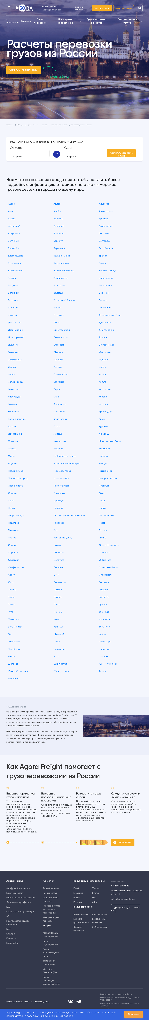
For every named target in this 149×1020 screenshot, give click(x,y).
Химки (57, 642)
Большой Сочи (62, 256)
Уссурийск (104, 619)
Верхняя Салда (107, 271)
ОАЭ (94, 897)
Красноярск (60, 419)
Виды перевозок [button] (40, 21)
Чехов (11, 656)
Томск (11, 604)
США (94, 902)
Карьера (26, 21)
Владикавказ (106, 278)
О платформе (12, 21)
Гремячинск (105, 308)
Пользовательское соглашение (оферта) (116, 994)
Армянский (14, 226)
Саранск (13, 553)
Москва (12, 449)
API (7, 916)
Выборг (103, 300)
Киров (57, 389)
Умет (56, 619)
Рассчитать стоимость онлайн (24, 70)
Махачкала (60, 441)
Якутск (103, 671)
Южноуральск (61, 671)
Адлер (57, 204)
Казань (102, 374)
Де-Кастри (14, 323)
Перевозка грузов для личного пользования (51, 909)
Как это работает (14, 893)
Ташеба (103, 590)
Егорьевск (59, 345)
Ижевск (12, 367)
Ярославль (14, 679)
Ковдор (103, 397)
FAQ (8, 907)
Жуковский (105, 352)
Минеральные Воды (110, 441)
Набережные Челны (65, 456)
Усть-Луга (104, 627)
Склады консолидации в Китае (51, 952)
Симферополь (16, 567)
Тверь (11, 597)
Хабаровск (14, 642)
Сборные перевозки (78, 929)
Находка (103, 463)
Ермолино (13, 352)
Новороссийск (62, 478)
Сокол (11, 575)
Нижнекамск (105, 471)
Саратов (58, 553)
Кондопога (59, 404)
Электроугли (61, 664)
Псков (102, 523)
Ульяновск (13, 619)
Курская (103, 426)
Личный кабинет (51, 888)
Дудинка (13, 345)
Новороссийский (108, 478)
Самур (57, 545)
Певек (102, 501)
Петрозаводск (16, 515)
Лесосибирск (15, 434)
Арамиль (58, 219)
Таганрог (104, 582)
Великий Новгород (64, 271)
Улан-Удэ (104, 612)
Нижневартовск (62, 471)
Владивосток (61, 278)
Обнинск (13, 493)
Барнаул (58, 241)
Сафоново (104, 553)
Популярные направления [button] (65, 21)
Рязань (102, 538)
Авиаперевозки (80, 914)
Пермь (102, 508)
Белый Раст (14, 248)
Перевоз (58, 508)
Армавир (104, 219)
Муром (11, 456)
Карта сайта (12, 943)
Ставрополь (105, 575)
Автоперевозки (99, 914)
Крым (102, 419)
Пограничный (106, 515)
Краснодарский (17, 419)
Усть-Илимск (15, 627)
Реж (56, 530)
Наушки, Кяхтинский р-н (67, 463)
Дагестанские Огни (110, 315)
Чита (56, 656)
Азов (10, 211)
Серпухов (59, 560)
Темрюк (58, 597)
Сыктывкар (60, 582)
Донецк (103, 337)
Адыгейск (104, 204)
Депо (57, 323)
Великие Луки (15, 271)
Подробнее (66, 1016)
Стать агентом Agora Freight (20, 911)
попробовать (124, 842)
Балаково (59, 233)
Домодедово (61, 337)
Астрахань (14, 233)
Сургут (12, 582)
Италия (95, 893)
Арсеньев (59, 226)
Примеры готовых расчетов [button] (97, 21)
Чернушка (104, 649)
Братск (103, 256)
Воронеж (104, 293)
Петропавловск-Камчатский (69, 515)
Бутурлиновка (61, 263)
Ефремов (58, 352)
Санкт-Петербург (109, 545)
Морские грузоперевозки (81, 921)
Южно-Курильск (108, 664)
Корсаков (13, 412)
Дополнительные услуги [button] (127, 21)
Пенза (11, 508)
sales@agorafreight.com (51, 10)
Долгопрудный (16, 337)
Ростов (12, 538)
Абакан (12, 204)
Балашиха (104, 233)
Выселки (13, 308)
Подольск (13, 523)
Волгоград (59, 285)
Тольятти (104, 597)
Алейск (58, 211)
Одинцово (59, 493)
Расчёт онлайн (50, 893)
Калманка (59, 382)
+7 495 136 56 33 (49, 6)
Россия (103, 530)
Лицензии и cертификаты (18, 902)
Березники (59, 248)
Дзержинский (15, 330)
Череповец (60, 649)
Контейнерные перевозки (99, 921)
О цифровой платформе (18, 888)
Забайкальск (15, 360)
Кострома (59, 412)
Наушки (12, 463)
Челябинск (14, 649)
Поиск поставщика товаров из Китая (51, 980)
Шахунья (103, 656)
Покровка (59, 523)
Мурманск (104, 449)
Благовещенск (16, 256)
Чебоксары (105, 642)
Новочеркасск (61, 486)
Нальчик (103, 456)
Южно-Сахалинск (18, 671)
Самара (12, 545)
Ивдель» (103, 360)
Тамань (12, 590)
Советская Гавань (108, 567)
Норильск (104, 486)
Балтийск (13, 241)
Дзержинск (105, 323)
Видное (12, 278)
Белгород (104, 241)
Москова (58, 449)
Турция (96, 888)
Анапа (11, 219)
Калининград (15, 382)
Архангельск (106, 226)
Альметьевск (106, 211)
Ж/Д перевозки (99, 927)
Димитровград (62, 330)
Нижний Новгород (18, 478)
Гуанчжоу (59, 315)
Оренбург (59, 501)
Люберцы (104, 434)
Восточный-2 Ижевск (65, 300)
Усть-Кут (58, 627)
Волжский (13, 293)
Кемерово (13, 389)
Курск (57, 426)
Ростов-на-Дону (63, 538)
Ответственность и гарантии (20, 897)
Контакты (11, 938)
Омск (102, 493)
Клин (56, 397)
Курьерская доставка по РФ (125, 909)
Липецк (58, 434)
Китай (76, 888)
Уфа (10, 634)
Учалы (102, 634)
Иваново (58, 360)
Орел (11, 501)
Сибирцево (105, 560)
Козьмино (13, 404)
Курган (12, 426)
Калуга (102, 382)
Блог (8, 929)
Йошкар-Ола (61, 374)
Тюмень (58, 612)
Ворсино (13, 300)
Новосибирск (15, 486)
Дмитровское (106, 330)
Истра (102, 367)
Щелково (13, 664)
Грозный (12, 315)
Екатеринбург (106, 345)
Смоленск (59, 567)
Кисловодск (14, 397)
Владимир (13, 285)
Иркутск (58, 367)
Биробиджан (106, 248)
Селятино (13, 560)
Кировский (105, 389)
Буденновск (14, 263)
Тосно (57, 604)
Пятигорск (14, 530)
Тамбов (58, 590)
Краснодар (105, 412)
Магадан (13, 441)
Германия (78, 893)
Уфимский (59, 634)
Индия (76, 897)
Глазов (57, 308)
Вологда (58, 293)
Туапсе (103, 604)
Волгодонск (105, 285)
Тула (10, 612)
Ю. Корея (77, 902)
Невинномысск (16, 471)
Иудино (12, 374)
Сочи (56, 575)
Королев (103, 404)
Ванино (103, 263)
